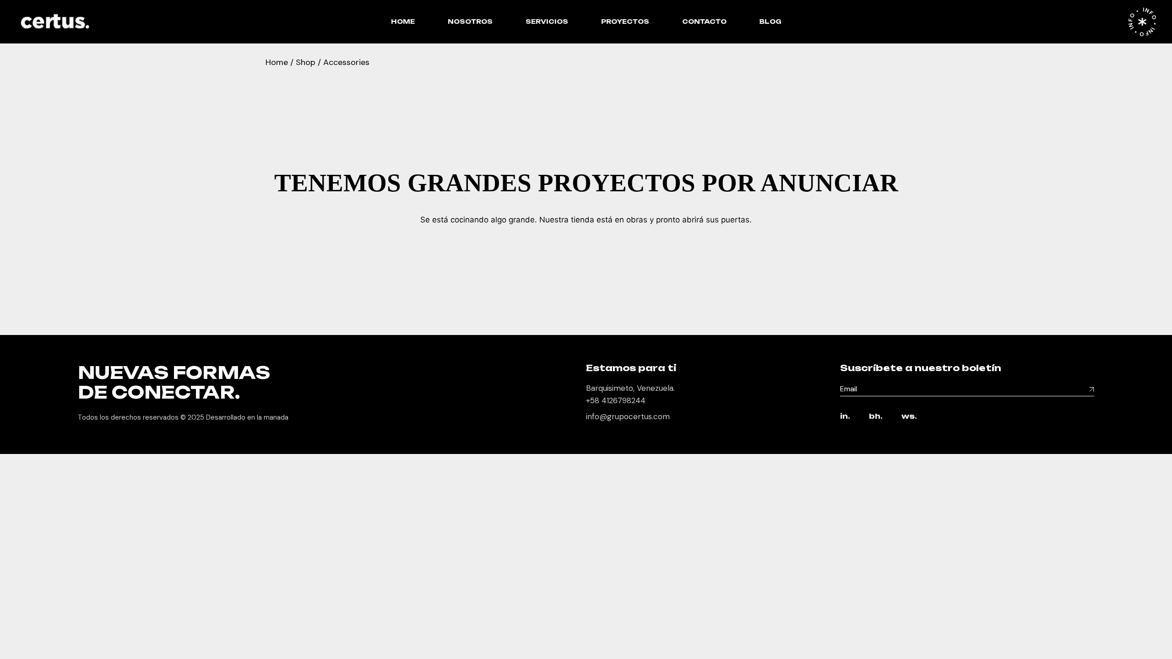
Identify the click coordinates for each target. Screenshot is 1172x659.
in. (845, 417)
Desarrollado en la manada (247, 417)
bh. (876, 417)
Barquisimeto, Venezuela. (630, 388)
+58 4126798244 (616, 400)
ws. (909, 417)
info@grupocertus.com (628, 416)
